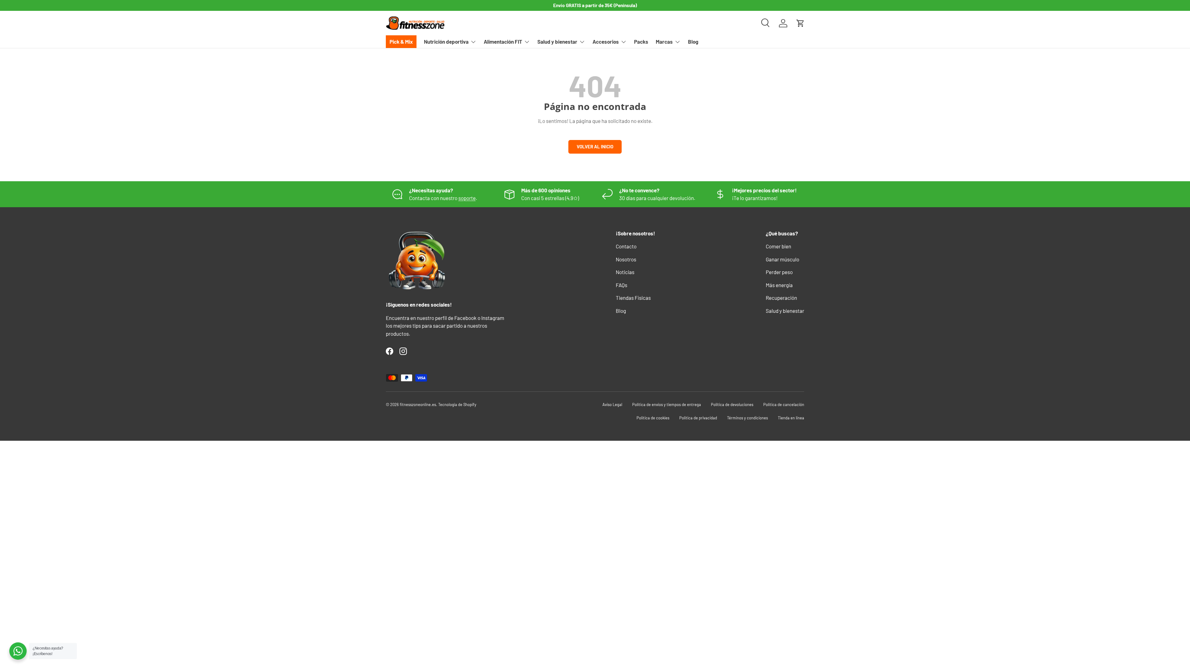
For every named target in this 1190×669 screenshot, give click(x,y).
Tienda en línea (791, 417)
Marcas (664, 41)
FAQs (621, 285)
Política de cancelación (783, 404)
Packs (641, 41)
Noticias (625, 272)
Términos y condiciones (747, 417)
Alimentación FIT (503, 41)
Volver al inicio (595, 146)
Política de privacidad (698, 417)
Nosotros (626, 259)
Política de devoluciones (732, 404)
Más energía (779, 285)
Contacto (626, 246)
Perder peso (779, 272)
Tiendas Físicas (633, 298)
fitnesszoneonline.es (418, 404)
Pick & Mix (401, 41)
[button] (800, 23)
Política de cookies (653, 417)
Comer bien (778, 246)
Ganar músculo (782, 259)
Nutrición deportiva (446, 41)
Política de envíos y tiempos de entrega (666, 404)
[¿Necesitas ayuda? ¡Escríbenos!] (18, 651)
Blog (693, 41)
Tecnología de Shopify (457, 404)
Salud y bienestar (557, 41)
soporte (467, 198)
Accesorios (606, 41)
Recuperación (781, 298)
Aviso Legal (612, 404)
